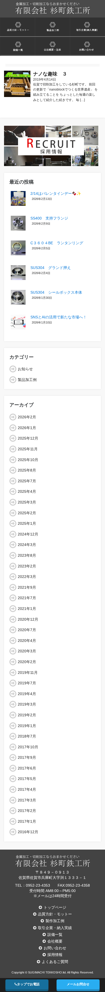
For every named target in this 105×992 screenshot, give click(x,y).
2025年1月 (27, 523)
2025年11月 (28, 449)
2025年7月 (27, 481)
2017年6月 (27, 768)
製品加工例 (27, 380)
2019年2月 (27, 715)
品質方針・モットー (55, 914)
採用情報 (54, 955)
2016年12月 (28, 832)
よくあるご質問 (55, 961)
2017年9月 (27, 757)
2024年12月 (28, 534)
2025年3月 (27, 502)
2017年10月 (28, 747)
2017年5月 (27, 779)
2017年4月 (27, 789)
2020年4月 (27, 640)
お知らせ (25, 369)
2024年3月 (27, 544)
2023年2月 (27, 566)
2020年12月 (28, 619)
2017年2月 (27, 810)
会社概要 (54, 941)
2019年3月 (27, 704)
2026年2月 (27, 417)
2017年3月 (27, 800)
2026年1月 (27, 428)
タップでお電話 (28, 984)
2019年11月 (28, 672)
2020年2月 (27, 662)
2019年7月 (27, 683)
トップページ (55, 907)
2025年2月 (27, 513)
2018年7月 (27, 736)
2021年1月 (27, 608)
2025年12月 (28, 438)
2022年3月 (27, 576)
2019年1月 (27, 726)
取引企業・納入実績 (55, 928)
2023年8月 (27, 555)
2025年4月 (27, 491)
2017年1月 (27, 821)
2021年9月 (27, 587)
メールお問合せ (78, 984)
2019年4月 (27, 694)
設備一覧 (54, 934)
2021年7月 (27, 598)
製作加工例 (55, 921)
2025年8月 (27, 470)
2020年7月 (27, 630)
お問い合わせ (55, 948)
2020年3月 (27, 651)
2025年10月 (28, 460)
